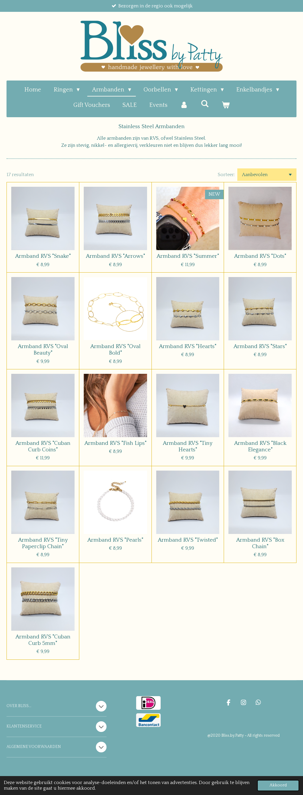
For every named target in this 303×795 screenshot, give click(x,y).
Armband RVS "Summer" (188, 256)
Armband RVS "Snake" (43, 256)
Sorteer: (226, 174)
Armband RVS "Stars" (260, 346)
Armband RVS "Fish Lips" (115, 443)
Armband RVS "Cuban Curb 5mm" (42, 640)
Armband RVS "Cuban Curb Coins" (42, 446)
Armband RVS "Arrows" (115, 256)
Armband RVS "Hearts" (187, 346)
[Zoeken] (205, 104)
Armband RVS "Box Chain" (260, 543)
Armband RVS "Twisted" (188, 540)
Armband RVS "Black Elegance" (260, 446)
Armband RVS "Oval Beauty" (43, 349)
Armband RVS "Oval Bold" (115, 349)
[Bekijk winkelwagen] (225, 105)
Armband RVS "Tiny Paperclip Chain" (43, 543)
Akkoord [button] (278, 785)
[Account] (184, 105)
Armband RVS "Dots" (260, 256)
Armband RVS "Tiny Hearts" (187, 446)
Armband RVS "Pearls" (115, 540)
